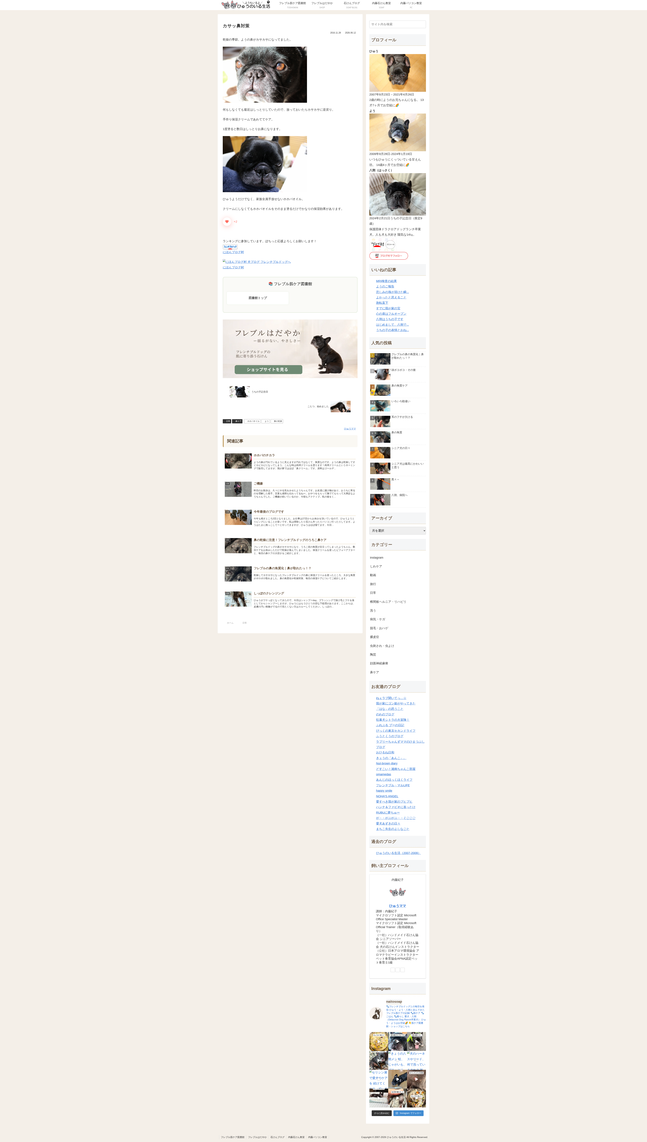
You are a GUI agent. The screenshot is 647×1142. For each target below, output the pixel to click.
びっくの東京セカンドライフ (395, 730)
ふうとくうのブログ (389, 736)
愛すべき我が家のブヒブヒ (394, 801)
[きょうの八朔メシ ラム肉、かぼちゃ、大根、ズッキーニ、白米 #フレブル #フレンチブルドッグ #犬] (397, 1079)
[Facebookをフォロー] (397, 970)
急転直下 (382, 302)
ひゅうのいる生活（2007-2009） (398, 853)
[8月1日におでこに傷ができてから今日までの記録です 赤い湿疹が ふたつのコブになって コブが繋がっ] (416, 1079)
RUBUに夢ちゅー (388, 812)
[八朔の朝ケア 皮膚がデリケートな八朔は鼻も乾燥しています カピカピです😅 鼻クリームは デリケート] (397, 1041)
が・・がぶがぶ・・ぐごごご (395, 818)
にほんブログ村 (233, 252)
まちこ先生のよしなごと (392, 829)
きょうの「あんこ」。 (391, 758)
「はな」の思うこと (389, 709)
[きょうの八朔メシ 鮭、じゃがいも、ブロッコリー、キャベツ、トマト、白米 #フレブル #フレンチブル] (397, 1060)
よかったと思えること (391, 297)
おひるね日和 (385, 752)
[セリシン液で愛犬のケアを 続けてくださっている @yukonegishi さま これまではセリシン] (378, 1079)
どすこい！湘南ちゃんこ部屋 (395, 769)
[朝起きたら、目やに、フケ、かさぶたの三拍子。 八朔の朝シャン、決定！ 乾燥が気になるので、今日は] (378, 1060)
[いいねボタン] (227, 221)
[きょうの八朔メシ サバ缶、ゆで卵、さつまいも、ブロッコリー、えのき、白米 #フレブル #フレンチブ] (378, 1041)
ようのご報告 (385, 286)
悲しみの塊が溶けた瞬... (392, 292)
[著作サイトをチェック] (393, 970)
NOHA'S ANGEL (387, 796)
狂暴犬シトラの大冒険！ (392, 719)
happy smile (384, 790)
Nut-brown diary (386, 763)
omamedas (383, 774)
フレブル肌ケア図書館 (232, 1137)
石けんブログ (277, 1137)
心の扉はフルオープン (391, 313)
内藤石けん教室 (296, 1137)
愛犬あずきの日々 (388, 823)
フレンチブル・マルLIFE (393, 785)
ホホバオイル (253, 421)
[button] (422, 24)
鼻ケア (238, 421)
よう (267, 421)
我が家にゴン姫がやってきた (395, 703)
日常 (228, 421)
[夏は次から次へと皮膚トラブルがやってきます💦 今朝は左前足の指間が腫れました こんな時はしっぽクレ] (397, 1098)
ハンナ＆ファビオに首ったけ (395, 807)
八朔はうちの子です (389, 319)
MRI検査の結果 (386, 281)
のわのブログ (385, 714)
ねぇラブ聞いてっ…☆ (391, 698)
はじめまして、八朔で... (392, 324)
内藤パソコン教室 (317, 1137)
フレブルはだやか (257, 1137)
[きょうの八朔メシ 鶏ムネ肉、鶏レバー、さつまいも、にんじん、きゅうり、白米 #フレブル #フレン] (416, 1098)
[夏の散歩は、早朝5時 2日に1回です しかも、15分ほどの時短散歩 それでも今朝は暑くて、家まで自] (416, 1041)
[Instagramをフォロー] (402, 970)
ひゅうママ (397, 906)
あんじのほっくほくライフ (394, 779)
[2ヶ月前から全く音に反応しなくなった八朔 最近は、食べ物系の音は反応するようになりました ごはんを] (378, 1098)
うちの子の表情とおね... (392, 330)
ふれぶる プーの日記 (390, 725)
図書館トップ (258, 298)
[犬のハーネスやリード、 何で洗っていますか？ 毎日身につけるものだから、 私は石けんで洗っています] (416, 1060)
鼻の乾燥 (278, 421)
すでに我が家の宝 (388, 308)
